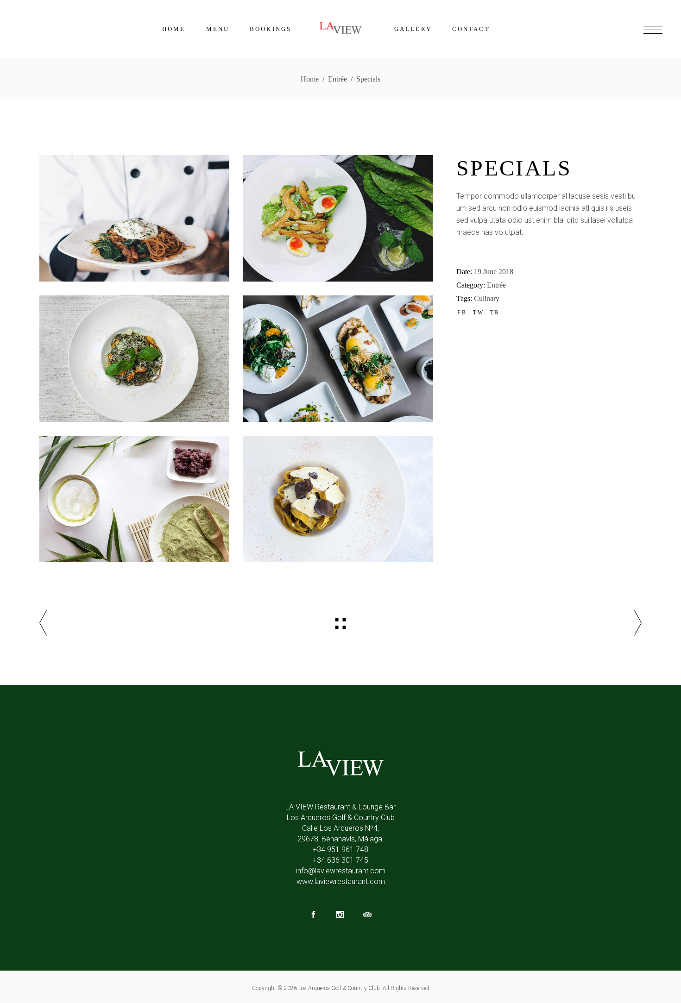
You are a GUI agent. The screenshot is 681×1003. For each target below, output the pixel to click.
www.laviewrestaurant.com (340, 881)
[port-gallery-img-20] (338, 358)
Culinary (486, 298)
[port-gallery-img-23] (338, 218)
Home (310, 79)
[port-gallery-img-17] (134, 218)
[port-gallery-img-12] (134, 358)
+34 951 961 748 (340, 849)
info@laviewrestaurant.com (340, 870)
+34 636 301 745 (340, 860)
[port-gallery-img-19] (134, 499)
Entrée (337, 79)
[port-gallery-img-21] (338, 499)
